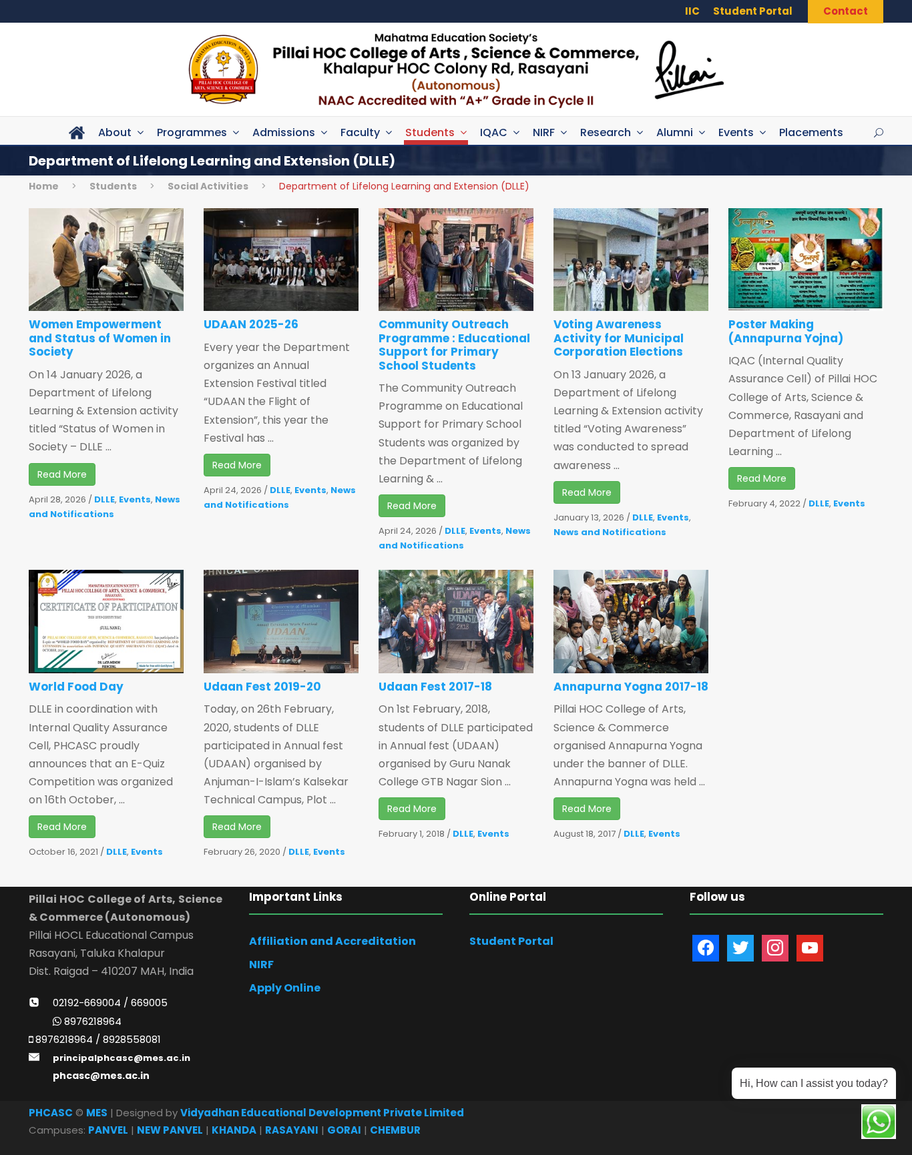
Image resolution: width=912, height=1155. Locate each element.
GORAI (344, 1130)
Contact (845, 11)
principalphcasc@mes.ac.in (121, 1058)
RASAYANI (291, 1130)
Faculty (360, 132)
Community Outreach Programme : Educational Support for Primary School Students (454, 344)
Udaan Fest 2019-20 (262, 687)
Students (430, 132)
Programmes (192, 132)
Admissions (283, 132)
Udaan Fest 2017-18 (435, 687)
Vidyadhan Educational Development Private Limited (322, 1113)
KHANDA (234, 1130)
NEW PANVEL (170, 1130)
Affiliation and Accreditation (332, 941)
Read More (62, 474)
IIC (692, 11)
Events (736, 132)
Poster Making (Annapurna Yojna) (785, 331)
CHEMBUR (395, 1130)
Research (605, 132)
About (115, 132)
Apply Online (284, 988)
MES (96, 1113)
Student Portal (752, 11)
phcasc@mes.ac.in (101, 1075)
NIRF (544, 132)
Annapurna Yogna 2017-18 (630, 687)
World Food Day (76, 687)
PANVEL (108, 1130)
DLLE (104, 499)
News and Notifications (609, 532)
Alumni (674, 132)
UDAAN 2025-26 (251, 324)
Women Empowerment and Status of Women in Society (100, 338)
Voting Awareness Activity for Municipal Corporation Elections (618, 338)
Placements (811, 132)
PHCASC (51, 1113)
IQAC (493, 132)
